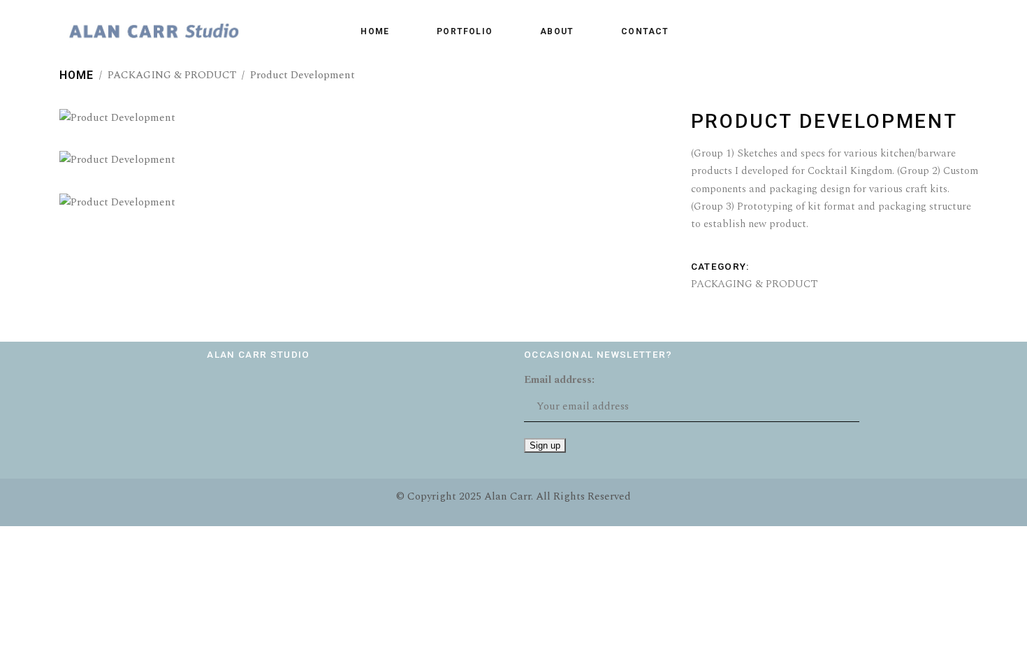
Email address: (559, 380)
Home (76, 75)
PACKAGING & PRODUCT (172, 75)
